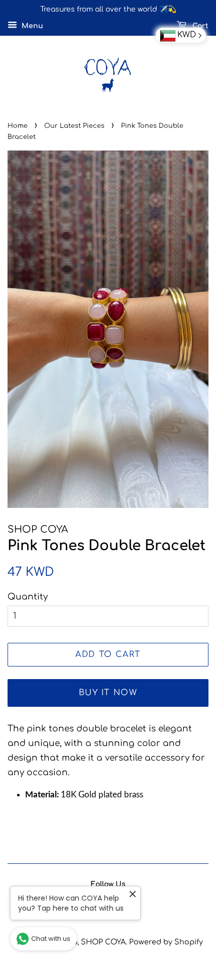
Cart (199, 26)
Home (18, 125)
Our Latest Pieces (74, 125)
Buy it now (108, 692)
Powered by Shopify (166, 942)
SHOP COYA (103, 942)
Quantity (28, 597)
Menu (31, 26)
